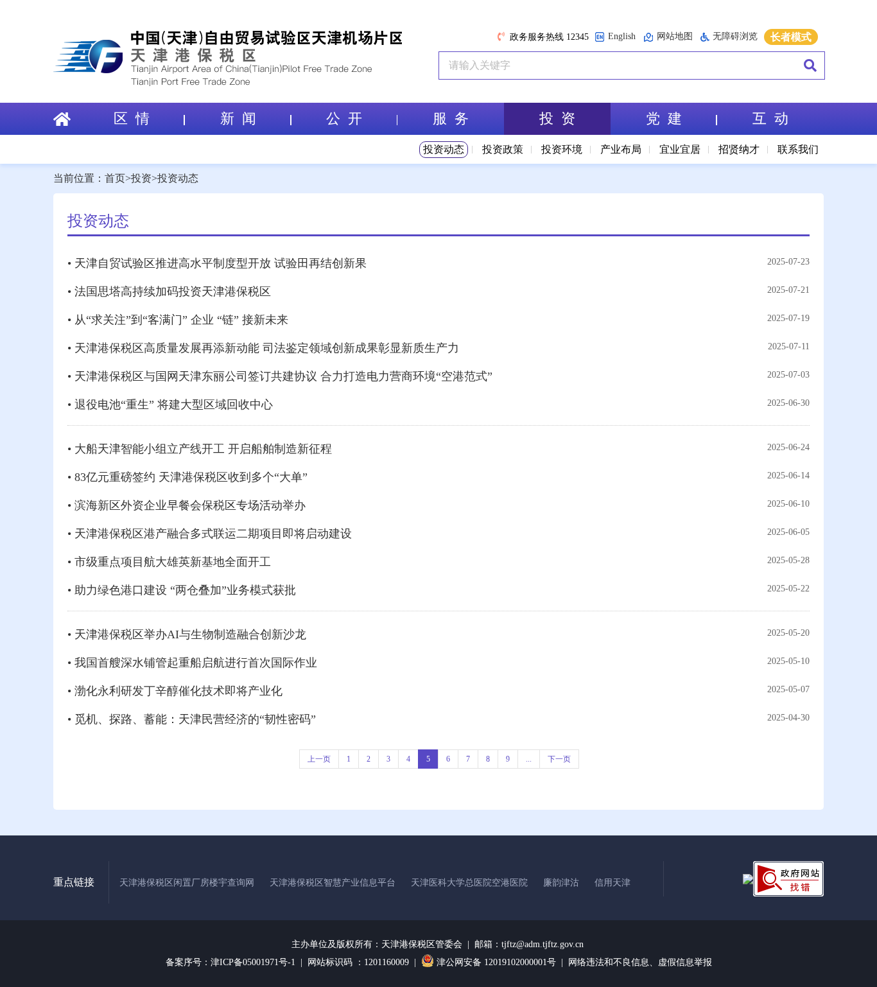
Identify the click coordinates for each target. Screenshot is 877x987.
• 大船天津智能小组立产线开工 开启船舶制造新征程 (199, 448)
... (529, 759)
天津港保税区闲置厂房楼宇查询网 (186, 882)
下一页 (559, 759)
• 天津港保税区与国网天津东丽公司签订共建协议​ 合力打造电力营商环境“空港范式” (279, 376)
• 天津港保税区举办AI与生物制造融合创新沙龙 (186, 634)
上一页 (319, 759)
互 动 (770, 118)
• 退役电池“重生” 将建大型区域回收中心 (170, 404)
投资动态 (443, 149)
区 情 (132, 118)
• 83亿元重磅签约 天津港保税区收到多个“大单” (187, 477)
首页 (115, 178)
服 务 (451, 118)
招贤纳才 (739, 149)
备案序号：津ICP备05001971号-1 (230, 962)
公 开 (344, 118)
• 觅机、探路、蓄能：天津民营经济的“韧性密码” (191, 719)
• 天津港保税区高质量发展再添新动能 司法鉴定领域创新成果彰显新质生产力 (263, 348)
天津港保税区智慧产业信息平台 (332, 882)
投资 (141, 178)
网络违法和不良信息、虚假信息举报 (640, 962)
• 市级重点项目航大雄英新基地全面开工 (169, 561)
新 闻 (238, 118)
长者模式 (791, 36)
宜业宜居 (679, 149)
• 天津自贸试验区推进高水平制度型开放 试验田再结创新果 (217, 263)
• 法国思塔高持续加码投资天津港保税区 (169, 291)
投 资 (557, 118)
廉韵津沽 (561, 882)
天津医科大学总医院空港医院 (469, 882)
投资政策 (502, 149)
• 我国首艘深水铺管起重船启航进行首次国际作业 (192, 662)
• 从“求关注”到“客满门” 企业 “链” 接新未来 (177, 319)
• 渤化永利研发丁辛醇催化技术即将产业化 (174, 691)
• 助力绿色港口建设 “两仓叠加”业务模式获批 (181, 590)
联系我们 (798, 149)
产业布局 (620, 149)
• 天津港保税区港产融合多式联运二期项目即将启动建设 (209, 533)
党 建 (664, 118)
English (622, 36)
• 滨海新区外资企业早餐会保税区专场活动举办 (186, 505)
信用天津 (612, 882)
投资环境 (561, 149)
